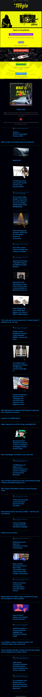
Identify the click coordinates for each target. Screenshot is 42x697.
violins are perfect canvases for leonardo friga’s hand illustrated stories (19, 586)
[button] (27, 19)
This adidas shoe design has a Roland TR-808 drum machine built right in (20, 367)
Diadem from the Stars (9, 533)
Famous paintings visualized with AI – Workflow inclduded (20, 525)
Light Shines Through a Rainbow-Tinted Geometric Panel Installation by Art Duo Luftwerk (20, 666)
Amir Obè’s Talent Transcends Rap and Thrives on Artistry (20, 249)
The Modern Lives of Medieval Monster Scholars (18, 694)
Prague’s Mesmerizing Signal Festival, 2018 (20, 134)
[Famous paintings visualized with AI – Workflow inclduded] (21, 520)
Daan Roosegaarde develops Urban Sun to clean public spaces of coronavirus (20, 234)
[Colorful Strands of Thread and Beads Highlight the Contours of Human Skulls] (21, 625)
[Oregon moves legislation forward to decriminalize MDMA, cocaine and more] (21, 328)
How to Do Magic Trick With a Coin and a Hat (17, 454)
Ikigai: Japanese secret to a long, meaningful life (18, 424)
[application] (27, 19)
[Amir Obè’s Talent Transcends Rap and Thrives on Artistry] (21, 245)
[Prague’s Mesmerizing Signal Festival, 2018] (21, 129)
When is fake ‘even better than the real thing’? (17, 142)
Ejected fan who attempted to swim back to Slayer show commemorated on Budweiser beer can (20, 286)
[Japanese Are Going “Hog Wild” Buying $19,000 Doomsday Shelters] (21, 258)
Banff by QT (17, 160)
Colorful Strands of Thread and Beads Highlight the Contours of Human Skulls (20, 632)
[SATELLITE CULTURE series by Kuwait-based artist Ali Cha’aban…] (21, 497)
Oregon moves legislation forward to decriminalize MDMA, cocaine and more (20, 335)
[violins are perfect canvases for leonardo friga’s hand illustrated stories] (21, 580)
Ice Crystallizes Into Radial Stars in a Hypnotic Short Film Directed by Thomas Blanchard (20, 684)
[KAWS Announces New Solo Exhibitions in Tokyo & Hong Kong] (21, 539)
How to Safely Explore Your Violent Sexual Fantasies (20, 617)
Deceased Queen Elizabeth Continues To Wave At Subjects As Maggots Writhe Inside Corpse (20, 444)
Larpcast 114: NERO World (10, 418)
